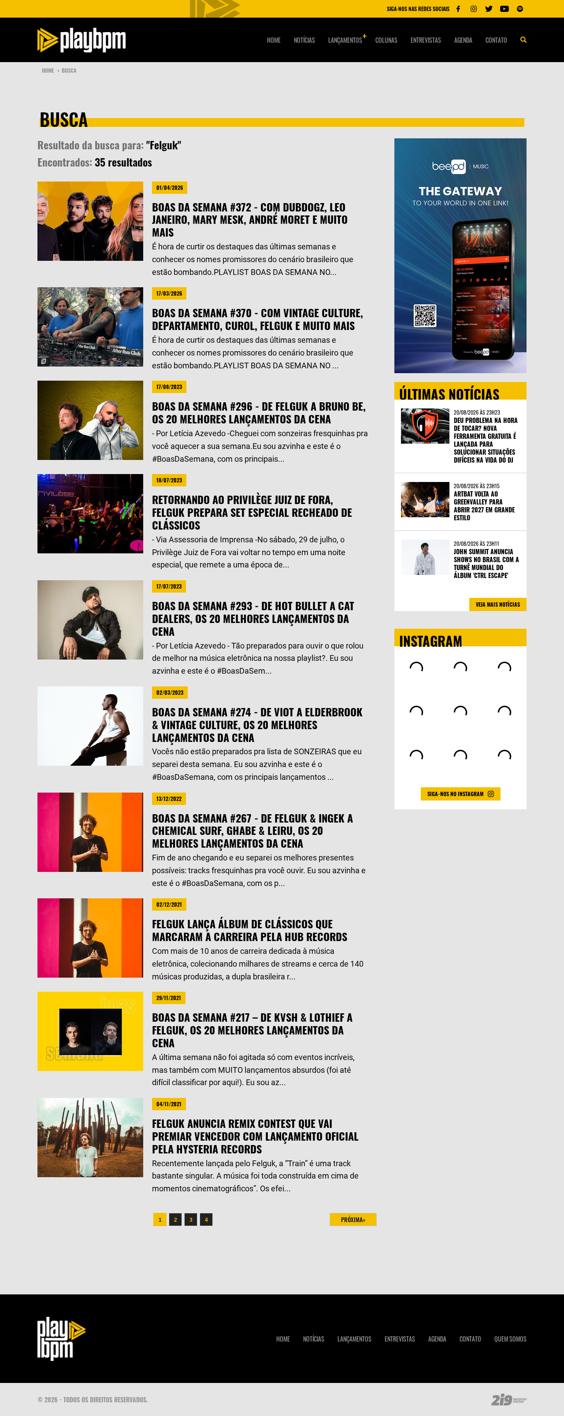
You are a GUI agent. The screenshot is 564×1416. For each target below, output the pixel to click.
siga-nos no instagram (455, 793)
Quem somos (510, 1338)
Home (274, 39)
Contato (496, 39)
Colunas (386, 39)
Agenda (463, 39)
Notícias (304, 39)
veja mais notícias (498, 604)
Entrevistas (426, 39)
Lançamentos (345, 39)
